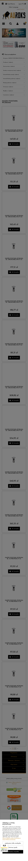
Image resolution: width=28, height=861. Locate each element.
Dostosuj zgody (12, 847)
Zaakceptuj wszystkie (13, 851)
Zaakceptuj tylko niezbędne (13, 843)
